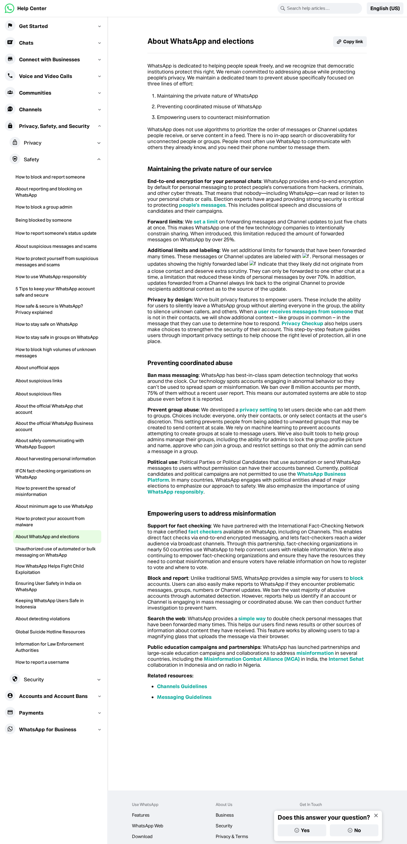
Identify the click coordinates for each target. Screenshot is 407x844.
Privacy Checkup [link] (302, 323)
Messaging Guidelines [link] (184, 697)
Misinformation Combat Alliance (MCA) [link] (252, 659)
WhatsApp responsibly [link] (175, 491)
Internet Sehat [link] (346, 659)
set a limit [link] (206, 221)
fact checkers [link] (205, 531)
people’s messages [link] (202, 205)
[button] (385, 8)
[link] (25, 8)
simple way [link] (252, 618)
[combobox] (323, 8)
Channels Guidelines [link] (182, 686)
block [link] (356, 578)
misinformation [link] (315, 653)
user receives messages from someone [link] (306, 311)
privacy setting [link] (258, 409)
